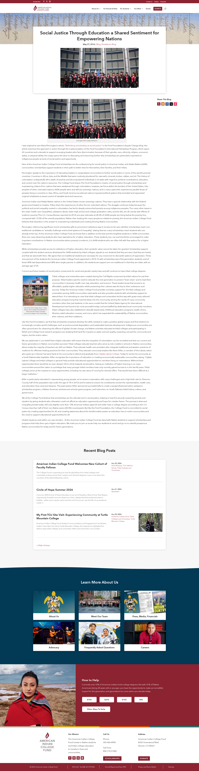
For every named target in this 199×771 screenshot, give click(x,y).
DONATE (158, 9)
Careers (156, 1)
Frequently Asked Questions (99, 647)
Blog (98, 44)
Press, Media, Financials (145, 616)
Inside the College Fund (120, 516)
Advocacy (54, 647)
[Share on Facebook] (167, 104)
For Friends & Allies (110, 9)
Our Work (137, 9)
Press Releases (117, 466)
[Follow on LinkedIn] (78, 758)
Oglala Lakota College (109, 354)
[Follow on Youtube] (82, 758)
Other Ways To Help (96, 709)
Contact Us (149, 1)
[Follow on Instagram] (74, 758)
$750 (89, 700)
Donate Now (36, 1)
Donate (144, 758)
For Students (124, 9)
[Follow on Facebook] (70, 758)
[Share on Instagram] (175, 104)
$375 (106, 700)
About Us (95, 9)
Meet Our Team (99, 616)
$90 (141, 700)
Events (148, 9)
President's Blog (109, 44)
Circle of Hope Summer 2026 (54, 489)
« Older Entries (43, 545)
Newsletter (115, 492)
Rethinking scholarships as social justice (83, 145)
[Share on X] (171, 104)
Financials (163, 1)
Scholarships (112, 758)
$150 (124, 700)
